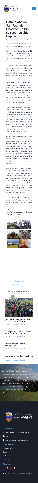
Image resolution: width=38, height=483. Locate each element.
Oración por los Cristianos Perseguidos (16, 345)
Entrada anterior (19, 281)
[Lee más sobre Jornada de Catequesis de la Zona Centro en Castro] (19, 306)
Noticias (7, 324)
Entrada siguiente (19, 285)
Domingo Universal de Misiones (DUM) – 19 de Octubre (19, 332)
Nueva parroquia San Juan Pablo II (19, 357)
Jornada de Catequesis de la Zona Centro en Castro (17, 320)
